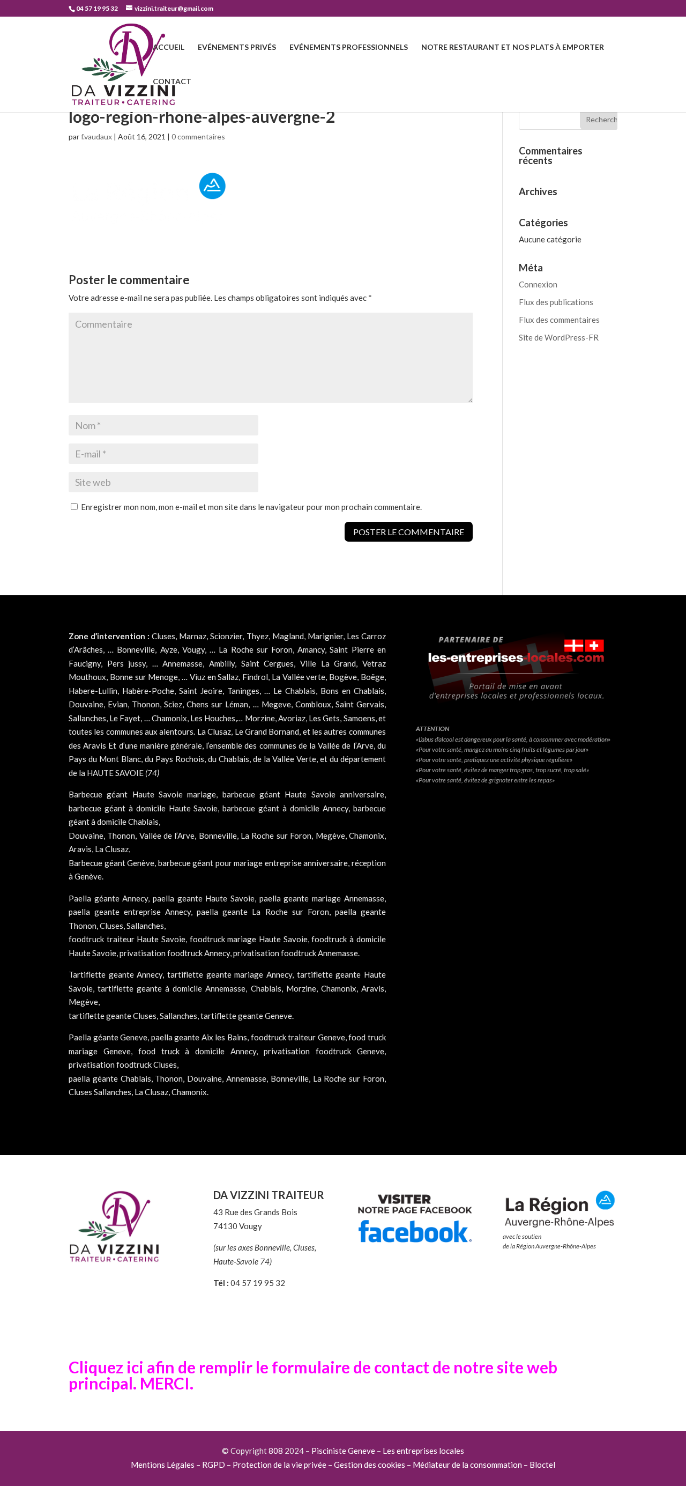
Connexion (538, 284)
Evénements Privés (237, 47)
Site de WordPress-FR (559, 337)
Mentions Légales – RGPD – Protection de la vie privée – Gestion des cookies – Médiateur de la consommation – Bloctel (343, 1464)
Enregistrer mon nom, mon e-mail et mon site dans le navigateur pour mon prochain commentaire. (251, 507)
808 (276, 1450)
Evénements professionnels (348, 47)
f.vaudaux (96, 136)
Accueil (168, 47)
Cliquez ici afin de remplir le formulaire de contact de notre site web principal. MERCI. (313, 1375)
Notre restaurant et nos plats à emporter (512, 47)
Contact (172, 82)
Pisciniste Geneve (343, 1450)
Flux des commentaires (559, 319)
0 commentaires (198, 136)
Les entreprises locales (423, 1450)
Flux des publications (556, 302)
